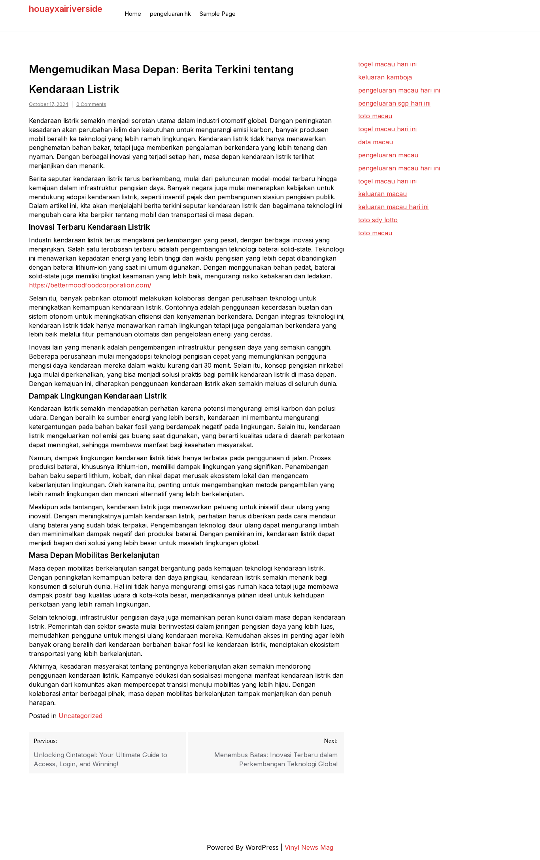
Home (133, 13)
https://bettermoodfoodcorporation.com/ (90, 285)
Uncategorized (80, 716)
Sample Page (218, 13)
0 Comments (91, 104)
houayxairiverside (65, 9)
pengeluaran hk (170, 13)
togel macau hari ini (387, 129)
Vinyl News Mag (309, 847)
